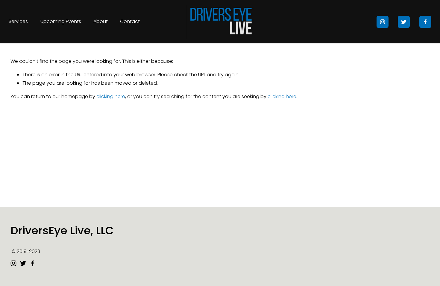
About (100, 21)
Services (18, 21)
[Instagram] (383, 22)
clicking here (110, 96)
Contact (130, 21)
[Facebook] (425, 22)
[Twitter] (404, 22)
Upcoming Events (60, 21)
